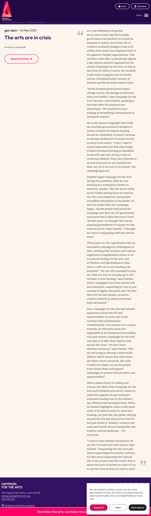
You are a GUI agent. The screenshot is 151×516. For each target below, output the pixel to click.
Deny (118, 507)
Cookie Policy (126, 496)
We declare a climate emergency (20, 505)
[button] (142, 15)
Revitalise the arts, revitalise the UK (63, 512)
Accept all (98, 507)
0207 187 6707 (8, 499)
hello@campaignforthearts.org (15, 496)
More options (137, 507)
